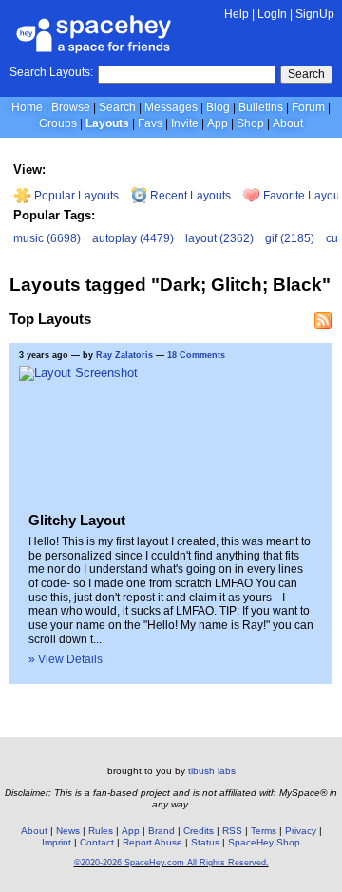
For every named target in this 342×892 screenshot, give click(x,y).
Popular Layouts (75, 195)
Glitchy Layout (76, 520)
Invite (185, 123)
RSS (232, 831)
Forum (308, 107)
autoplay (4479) (133, 238)
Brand (161, 831)
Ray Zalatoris (124, 355)
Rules (100, 831)
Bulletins (260, 107)
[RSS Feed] (323, 320)
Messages (171, 107)
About (288, 123)
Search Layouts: (51, 72)
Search (306, 74)
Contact (97, 842)
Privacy (300, 831)
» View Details (65, 659)
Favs (150, 123)
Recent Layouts (189, 195)
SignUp (314, 14)
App (217, 123)
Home (27, 107)
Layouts (107, 123)
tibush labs (212, 771)
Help (236, 14)
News (68, 831)
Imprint (56, 842)
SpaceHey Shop (264, 842)
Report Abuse (152, 842)
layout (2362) (219, 238)
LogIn (272, 14)
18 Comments (196, 355)
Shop (250, 123)
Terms (263, 831)
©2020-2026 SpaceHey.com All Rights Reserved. (171, 862)
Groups (58, 123)
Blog (218, 107)
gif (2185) (289, 238)
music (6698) (47, 238)
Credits (198, 831)
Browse (70, 107)
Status (205, 842)
